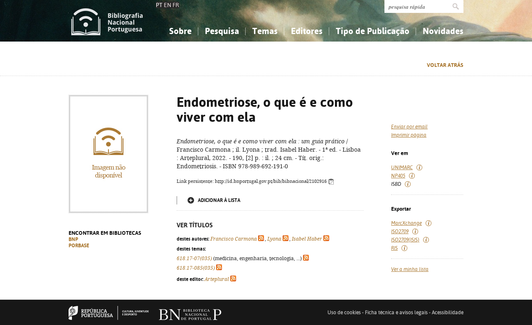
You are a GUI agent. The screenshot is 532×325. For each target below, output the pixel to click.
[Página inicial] (107, 21)
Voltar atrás (445, 65)
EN (167, 5)
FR (175, 5)
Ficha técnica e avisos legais (396, 312)
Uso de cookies (344, 312)
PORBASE (79, 246)
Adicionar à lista (219, 200)
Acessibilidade (447, 312)
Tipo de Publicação (372, 31)
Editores (307, 31)
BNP (73, 239)
